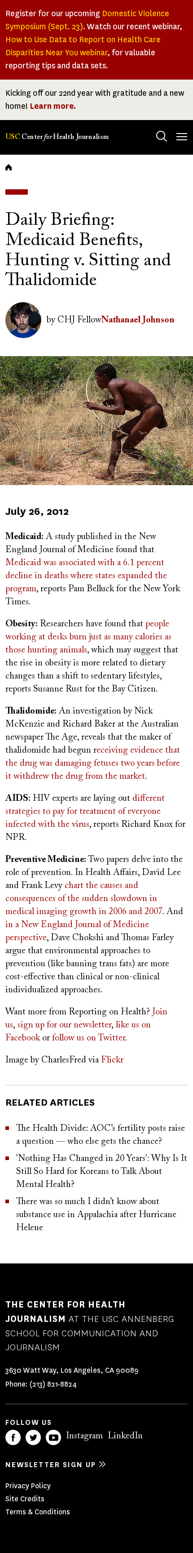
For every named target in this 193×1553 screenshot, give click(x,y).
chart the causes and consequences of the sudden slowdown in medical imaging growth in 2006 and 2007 (83, 898)
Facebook (13, 1437)
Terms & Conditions (37, 1512)
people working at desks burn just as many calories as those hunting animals (88, 637)
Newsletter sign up (50, 1464)
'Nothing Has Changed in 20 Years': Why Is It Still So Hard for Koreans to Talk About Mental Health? (101, 1171)
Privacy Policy (28, 1486)
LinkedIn (125, 1436)
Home (8, 167)
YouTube (53, 1437)
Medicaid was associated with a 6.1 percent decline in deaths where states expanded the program (86, 576)
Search (162, 136)
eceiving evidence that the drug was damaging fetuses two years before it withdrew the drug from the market (92, 763)
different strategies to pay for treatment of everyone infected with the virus (85, 811)
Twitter (33, 1437)
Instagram (84, 1436)
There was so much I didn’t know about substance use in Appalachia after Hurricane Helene (96, 1214)
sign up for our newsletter (64, 1025)
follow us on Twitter (88, 1038)
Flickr (112, 1060)
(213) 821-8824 (53, 1384)
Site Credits (24, 1499)
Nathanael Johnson (138, 320)
